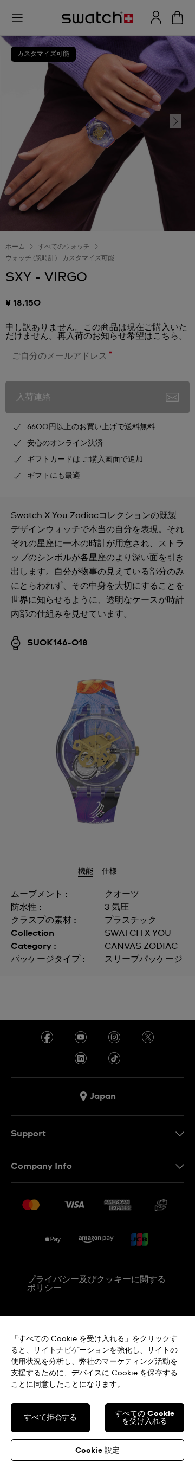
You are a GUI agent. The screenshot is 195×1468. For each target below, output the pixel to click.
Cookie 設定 (97, 1450)
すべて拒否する (50, 1417)
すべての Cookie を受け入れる (145, 1417)
